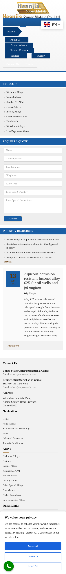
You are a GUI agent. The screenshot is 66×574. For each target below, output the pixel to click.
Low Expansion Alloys (17, 131)
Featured (7, 461)
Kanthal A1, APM (15, 102)
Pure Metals (12, 121)
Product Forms (18, 50)
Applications (9, 423)
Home (29, 64)
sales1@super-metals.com (23, 387)
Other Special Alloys (16, 116)
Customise (33, 556)
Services (15, 55)
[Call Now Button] (9, 566)
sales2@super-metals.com (23, 374)
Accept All (32, 546)
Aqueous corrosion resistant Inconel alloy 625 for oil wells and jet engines (42, 281)
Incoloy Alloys (13, 111)
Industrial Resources (13, 438)
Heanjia (32, 293)
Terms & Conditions (13, 443)
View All (8, 261)
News (5, 433)
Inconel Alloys (13, 97)
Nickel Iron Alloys (15, 126)
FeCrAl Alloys (13, 106)
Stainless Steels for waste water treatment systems (30, 252)
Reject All (33, 566)
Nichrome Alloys (14, 92)
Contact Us (12, 64)
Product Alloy (18, 45)
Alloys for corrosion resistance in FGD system (29, 257)
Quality (41, 55)
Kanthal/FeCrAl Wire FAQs (16, 428)
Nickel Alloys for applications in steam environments (32, 239)
